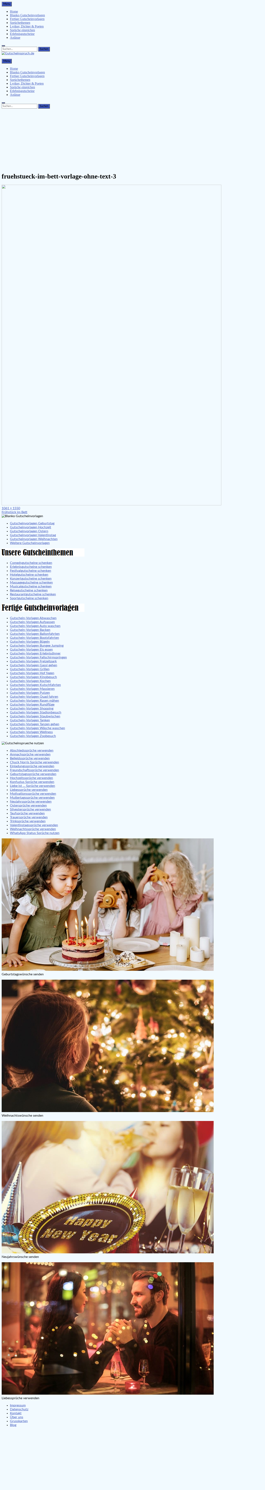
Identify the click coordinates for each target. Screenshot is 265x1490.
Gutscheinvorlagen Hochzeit (30, 527)
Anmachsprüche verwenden (30, 754)
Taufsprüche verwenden (27, 813)
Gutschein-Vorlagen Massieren (32, 688)
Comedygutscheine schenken (31, 563)
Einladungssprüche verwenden (32, 766)
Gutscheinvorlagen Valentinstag (33, 535)
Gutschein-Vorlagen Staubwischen (35, 716)
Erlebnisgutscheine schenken (31, 566)
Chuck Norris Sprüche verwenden (34, 762)
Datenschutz (19, 1409)
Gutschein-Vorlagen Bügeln (30, 641)
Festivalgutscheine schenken (30, 570)
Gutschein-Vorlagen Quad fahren (34, 696)
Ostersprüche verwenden (28, 805)
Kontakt (16, 1413)
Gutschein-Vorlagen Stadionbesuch (35, 712)
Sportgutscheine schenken (29, 598)
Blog (13, 1425)
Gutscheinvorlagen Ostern (29, 531)
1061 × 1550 (11, 508)
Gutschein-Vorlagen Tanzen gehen (34, 724)
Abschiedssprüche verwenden (31, 750)
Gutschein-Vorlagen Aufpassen (32, 622)
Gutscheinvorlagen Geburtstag (32, 523)
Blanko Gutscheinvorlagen (27, 15)
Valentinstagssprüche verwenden (34, 825)
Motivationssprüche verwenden (33, 793)
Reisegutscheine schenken (29, 590)
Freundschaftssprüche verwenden (34, 770)
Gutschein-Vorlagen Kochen (30, 681)
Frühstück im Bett (14, 512)
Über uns (16, 1417)
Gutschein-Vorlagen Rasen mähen (34, 700)
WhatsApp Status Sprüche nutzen (34, 833)
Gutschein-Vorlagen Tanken (30, 720)
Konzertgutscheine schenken (31, 578)
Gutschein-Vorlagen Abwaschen (33, 618)
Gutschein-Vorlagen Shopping (31, 708)
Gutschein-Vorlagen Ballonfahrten (35, 633)
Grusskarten (19, 1421)
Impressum (18, 1405)
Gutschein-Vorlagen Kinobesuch (33, 677)
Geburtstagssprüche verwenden (33, 774)
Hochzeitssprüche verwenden (31, 778)
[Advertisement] (132, 139)
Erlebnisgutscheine (22, 34)
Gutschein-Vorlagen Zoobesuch (33, 736)
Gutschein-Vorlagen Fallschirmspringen (38, 657)
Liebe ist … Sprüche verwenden (32, 786)
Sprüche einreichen (22, 30)
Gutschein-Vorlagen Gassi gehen (33, 665)
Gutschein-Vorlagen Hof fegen (32, 673)
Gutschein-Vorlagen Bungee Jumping (37, 645)
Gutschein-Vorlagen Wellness (31, 732)
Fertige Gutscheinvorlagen (27, 19)
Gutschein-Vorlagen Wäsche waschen (37, 728)
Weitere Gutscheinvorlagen (30, 543)
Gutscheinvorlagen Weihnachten (34, 539)
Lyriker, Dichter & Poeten (27, 26)
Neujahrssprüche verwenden (31, 801)
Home (14, 11)
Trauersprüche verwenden (29, 817)
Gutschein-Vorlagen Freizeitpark (33, 661)
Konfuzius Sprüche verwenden (32, 782)
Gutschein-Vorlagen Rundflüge (32, 704)
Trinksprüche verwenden (28, 821)
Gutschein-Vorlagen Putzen (30, 692)
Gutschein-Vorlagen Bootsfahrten (34, 637)
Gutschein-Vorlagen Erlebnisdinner (35, 653)
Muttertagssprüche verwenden (32, 797)
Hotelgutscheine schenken (29, 574)
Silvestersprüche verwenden (30, 809)
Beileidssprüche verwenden (30, 758)
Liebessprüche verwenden (29, 789)
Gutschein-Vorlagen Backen (30, 630)
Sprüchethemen (20, 22)
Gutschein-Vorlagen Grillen (29, 669)
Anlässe (15, 37)
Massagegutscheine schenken (31, 582)
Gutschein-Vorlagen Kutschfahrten (35, 685)
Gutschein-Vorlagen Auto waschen (35, 626)
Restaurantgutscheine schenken (33, 594)
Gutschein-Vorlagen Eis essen (31, 649)
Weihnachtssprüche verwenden (33, 829)
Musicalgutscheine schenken (31, 586)
